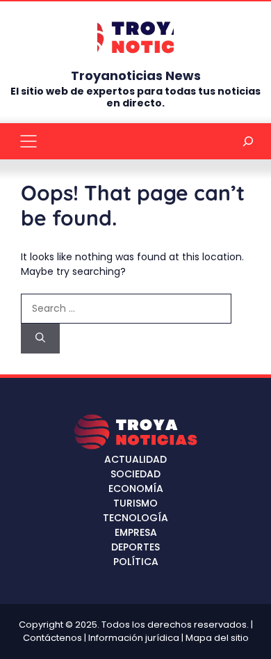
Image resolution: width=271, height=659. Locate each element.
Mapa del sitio (217, 637)
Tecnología (135, 518)
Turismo (135, 503)
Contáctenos (52, 637)
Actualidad (135, 459)
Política (135, 562)
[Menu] (28, 141)
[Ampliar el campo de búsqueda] (248, 141)
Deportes (135, 547)
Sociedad (135, 474)
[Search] (40, 339)
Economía (135, 488)
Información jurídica (133, 637)
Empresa (136, 532)
